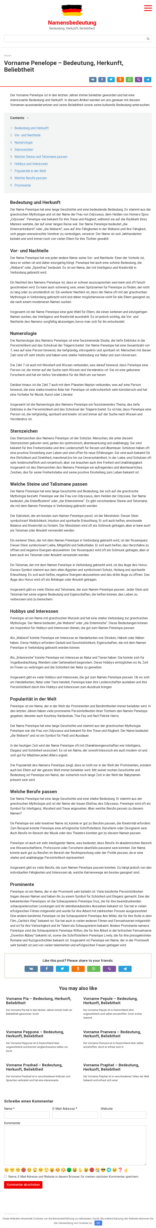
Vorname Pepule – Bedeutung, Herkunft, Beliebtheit (110, 1000)
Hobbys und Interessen (31, 164)
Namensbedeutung (72, 22)
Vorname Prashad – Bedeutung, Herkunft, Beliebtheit (34, 1067)
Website (107, 1109)
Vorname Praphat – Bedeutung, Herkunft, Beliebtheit (111, 1067)
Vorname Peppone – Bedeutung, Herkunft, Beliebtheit (35, 1034)
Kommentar (12, 1123)
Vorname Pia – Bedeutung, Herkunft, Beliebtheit (38, 1000)
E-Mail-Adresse (64, 1109)
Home (7, 55)
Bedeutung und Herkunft (31, 128)
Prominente (22, 185)
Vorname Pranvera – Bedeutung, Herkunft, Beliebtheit (112, 1034)
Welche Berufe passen (30, 178)
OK (98, 1223)
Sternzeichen (23, 150)
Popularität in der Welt (30, 171)
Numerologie (23, 142)
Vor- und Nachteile (27, 135)
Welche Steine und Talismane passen (40, 157)
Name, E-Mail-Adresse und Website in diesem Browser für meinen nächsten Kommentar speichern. (74, 1176)
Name (9, 1109)
